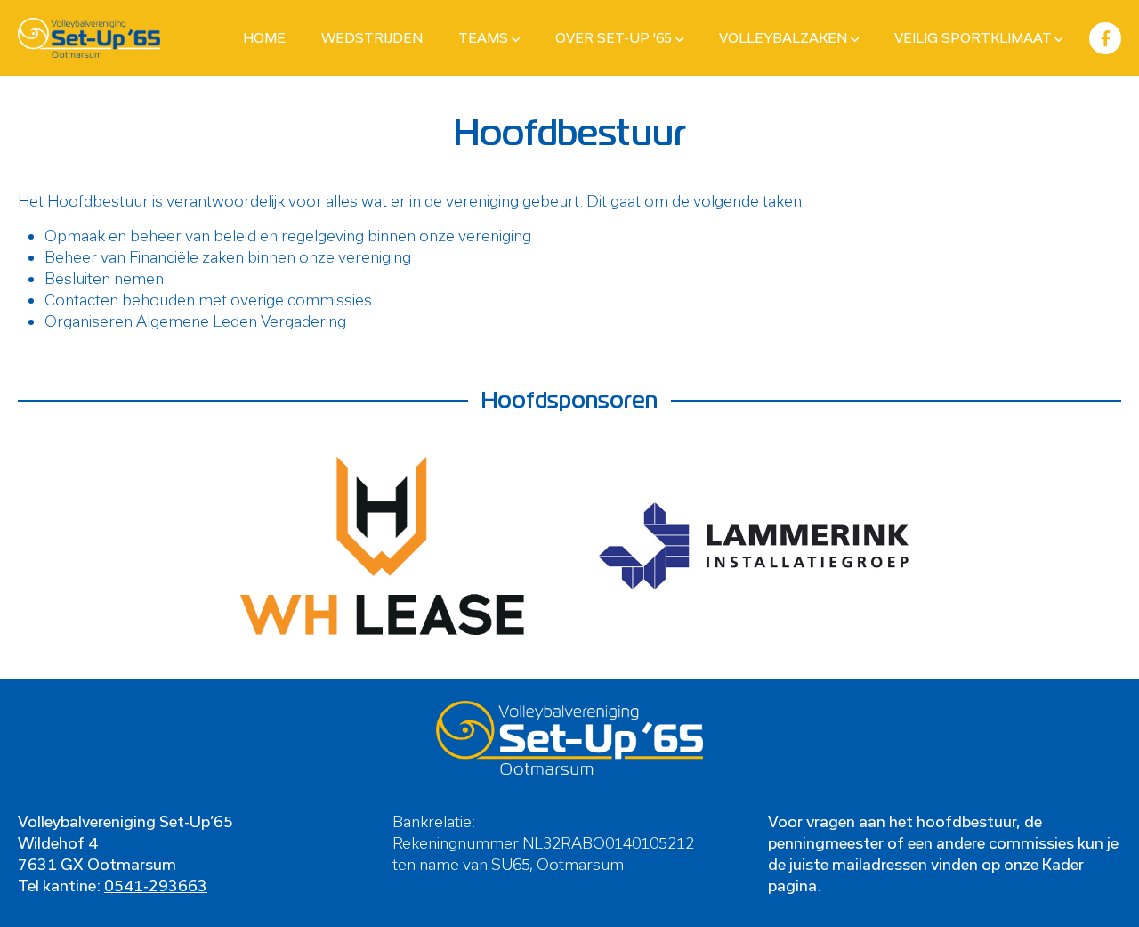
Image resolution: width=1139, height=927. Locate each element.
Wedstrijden (372, 37)
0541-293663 (155, 885)
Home (264, 37)
